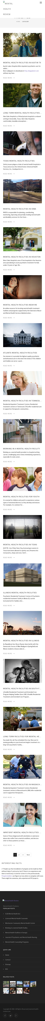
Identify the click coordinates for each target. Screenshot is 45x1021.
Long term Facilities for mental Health (22, 736)
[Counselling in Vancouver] (6, 984)
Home (18, 21)
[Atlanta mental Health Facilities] (22, 335)
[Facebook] (5, 1015)
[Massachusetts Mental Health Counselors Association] (13, 991)
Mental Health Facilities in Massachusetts (22, 784)
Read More (7, 78)
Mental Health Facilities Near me (20, 305)
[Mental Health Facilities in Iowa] (22, 191)
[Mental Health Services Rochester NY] (33, 984)
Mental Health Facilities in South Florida (22, 688)
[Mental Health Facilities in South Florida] (22, 671)
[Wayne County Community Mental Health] (26, 984)
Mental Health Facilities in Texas (20, 544)
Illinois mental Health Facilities (20, 592)
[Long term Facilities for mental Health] (22, 719)
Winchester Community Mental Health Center (20, 923)
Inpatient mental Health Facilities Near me (22, 832)
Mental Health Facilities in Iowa (19, 209)
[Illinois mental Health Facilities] (22, 575)
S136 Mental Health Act (12, 914)
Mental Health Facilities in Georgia (16, 933)
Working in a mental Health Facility (21, 448)
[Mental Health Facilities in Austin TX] (22, 45)
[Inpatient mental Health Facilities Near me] (22, 815)
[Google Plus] (16, 1015)
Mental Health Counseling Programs (17, 942)
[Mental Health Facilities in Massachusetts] (22, 767)
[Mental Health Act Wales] (13, 984)
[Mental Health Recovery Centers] (19, 984)
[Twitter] (10, 1015)
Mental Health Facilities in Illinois (21, 640)
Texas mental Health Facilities (19, 161)
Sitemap (8, 964)
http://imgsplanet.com (31, 71)
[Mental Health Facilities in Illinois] (22, 623)
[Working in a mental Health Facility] (22, 431)
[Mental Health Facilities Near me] (22, 287)
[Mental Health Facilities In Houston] (22, 239)
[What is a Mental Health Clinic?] (26, 991)
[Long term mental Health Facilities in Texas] (22, 95)
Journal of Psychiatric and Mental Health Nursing (21, 937)
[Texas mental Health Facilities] (22, 143)
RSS (6, 969)
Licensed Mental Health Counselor (16, 918)
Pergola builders (7, 876)
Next (28, 855)
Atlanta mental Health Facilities (20, 353)
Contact (8, 960)
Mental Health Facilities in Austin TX (22, 62)
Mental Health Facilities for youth (21, 496)
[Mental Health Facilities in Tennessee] (22, 383)
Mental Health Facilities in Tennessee (22, 400)
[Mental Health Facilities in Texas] (22, 527)
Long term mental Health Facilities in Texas (22, 113)
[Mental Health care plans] (6, 991)
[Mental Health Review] (9, 9)
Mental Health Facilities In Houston (21, 257)
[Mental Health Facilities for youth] (22, 479)
